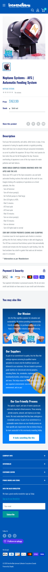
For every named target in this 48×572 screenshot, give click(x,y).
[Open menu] (4, 5)
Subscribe (11, 514)
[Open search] (32, 10)
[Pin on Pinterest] (33, 124)
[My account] (37, 10)
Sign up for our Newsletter (11, 498)
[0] (43, 10)
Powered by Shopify (8, 566)
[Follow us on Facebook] (4, 536)
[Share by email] (43, 124)
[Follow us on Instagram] (15, 536)
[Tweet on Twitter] (38, 124)
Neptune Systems (8, 88)
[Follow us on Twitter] (9, 536)
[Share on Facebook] (28, 124)
